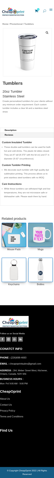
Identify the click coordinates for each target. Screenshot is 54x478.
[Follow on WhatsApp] (14, 339)
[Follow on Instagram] (8, 339)
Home (5, 24)
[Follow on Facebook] (2, 339)
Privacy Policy (7, 410)
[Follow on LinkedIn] (20, 339)
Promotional (16, 24)
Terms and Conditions (11, 416)
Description (10, 130)
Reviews (9, 135)
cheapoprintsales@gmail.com (25, 363)
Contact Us (6, 405)
